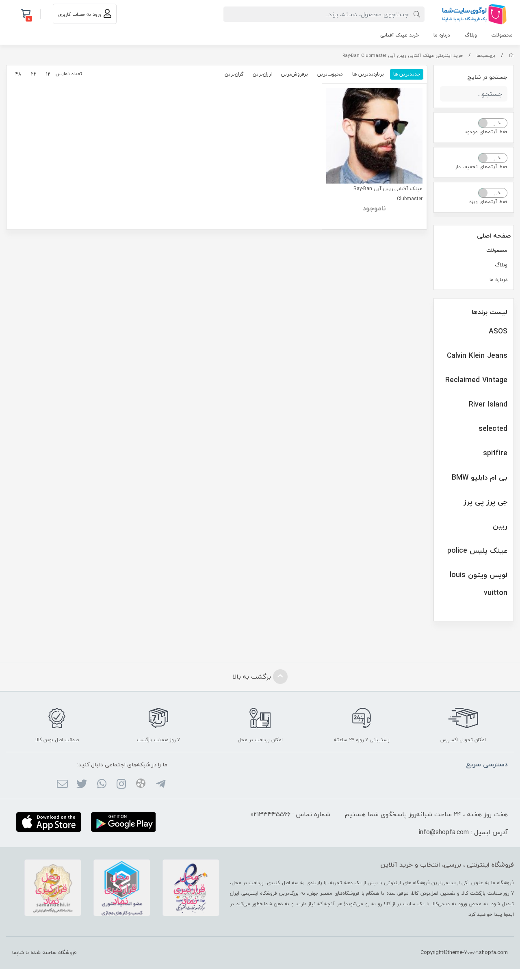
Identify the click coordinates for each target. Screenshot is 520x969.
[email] (62, 785)
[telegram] (160, 785)
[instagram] (121, 785)
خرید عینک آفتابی (399, 35)
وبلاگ (471, 35)
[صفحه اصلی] (511, 55)
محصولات (502, 35)
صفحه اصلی (494, 235)
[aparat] (140, 785)
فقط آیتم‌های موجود (486, 132)
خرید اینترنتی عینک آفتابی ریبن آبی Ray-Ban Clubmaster (402, 55)
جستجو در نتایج (487, 77)
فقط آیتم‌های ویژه (488, 201)
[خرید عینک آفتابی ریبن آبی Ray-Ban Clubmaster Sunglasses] (374, 136)
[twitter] (82, 785)
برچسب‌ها (486, 55)
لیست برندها (489, 312)
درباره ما (441, 35)
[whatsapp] (101, 785)
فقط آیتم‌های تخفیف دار (481, 166)
